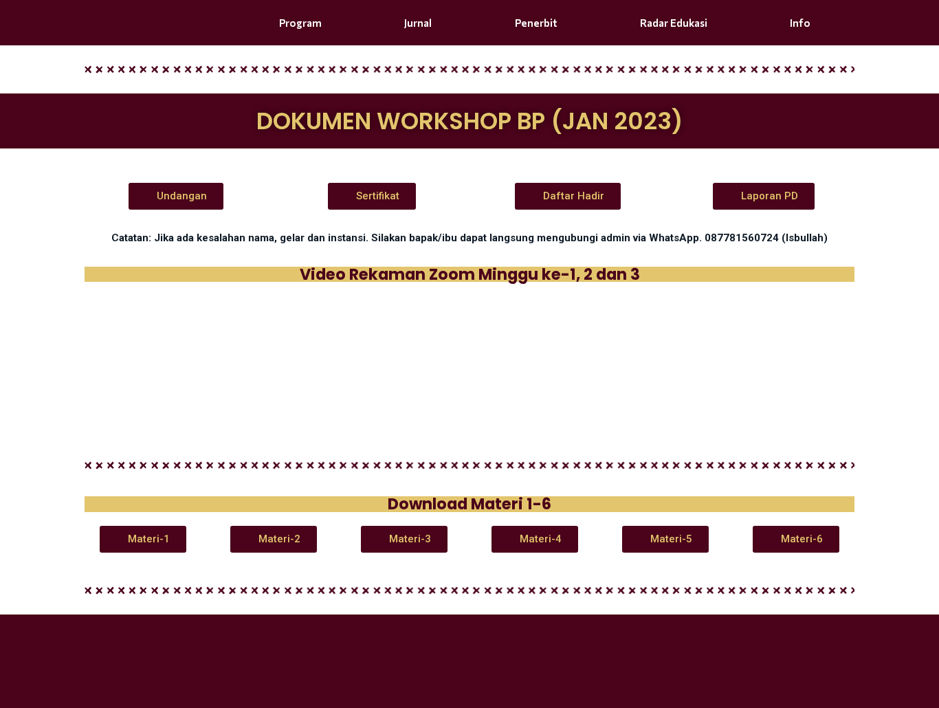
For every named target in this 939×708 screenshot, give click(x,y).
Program (300, 22)
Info (800, 22)
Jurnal (418, 22)
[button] (176, 196)
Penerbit (536, 22)
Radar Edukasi (673, 22)
